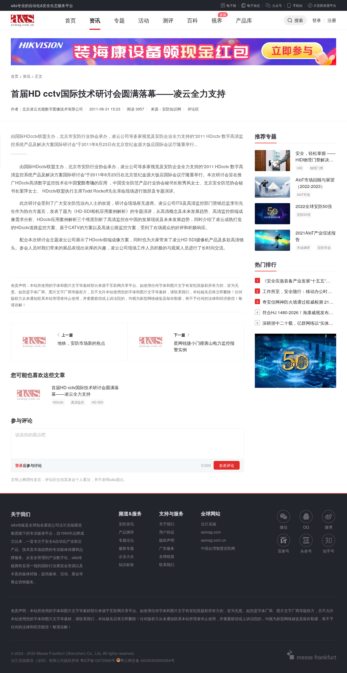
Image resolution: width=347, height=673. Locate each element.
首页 (70, 20)
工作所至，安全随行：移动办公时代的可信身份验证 (294, 292)
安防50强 (303, 214)
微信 (283, 520)
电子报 (231, 5)
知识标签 (126, 564)
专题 (119, 20)
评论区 (193, 109)
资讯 (94, 20)
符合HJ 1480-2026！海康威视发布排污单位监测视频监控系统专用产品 (294, 313)
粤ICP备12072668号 (97, 660)
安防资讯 (126, 523)
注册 (331, 20)
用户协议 (166, 532)
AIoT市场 (303, 194)
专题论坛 (126, 540)
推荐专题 (266, 136)
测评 (168, 20)
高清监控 (77, 402)
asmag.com (211, 532)
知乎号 (328, 551)
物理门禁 (316, 167)
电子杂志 (253, 5)
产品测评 (126, 532)
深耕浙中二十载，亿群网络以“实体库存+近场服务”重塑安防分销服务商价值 (294, 324)
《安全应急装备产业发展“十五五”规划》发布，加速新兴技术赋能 (293, 282)
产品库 (244, 20)
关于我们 (166, 523)
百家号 (283, 551)
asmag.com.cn (213, 540)
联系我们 (166, 564)
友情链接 (166, 556)
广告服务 (166, 548)
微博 (328, 527)
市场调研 (303, 247)
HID (300, 167)
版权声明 (166, 540)
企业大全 (126, 556)
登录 (316, 20)
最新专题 (126, 548)
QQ (306, 527)
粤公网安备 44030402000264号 (147, 660)
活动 (143, 20)
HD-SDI (97, 402)
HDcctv (58, 402)
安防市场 (85, 183)
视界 (216, 20)
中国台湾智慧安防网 (218, 548)
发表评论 (226, 465)
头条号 (306, 551)
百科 (192, 20)
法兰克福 (208, 523)
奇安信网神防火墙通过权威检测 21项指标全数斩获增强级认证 (294, 303)
